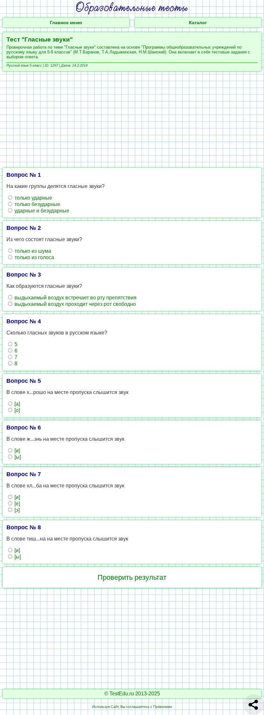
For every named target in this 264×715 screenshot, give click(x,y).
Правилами (162, 707)
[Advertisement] (132, 119)
